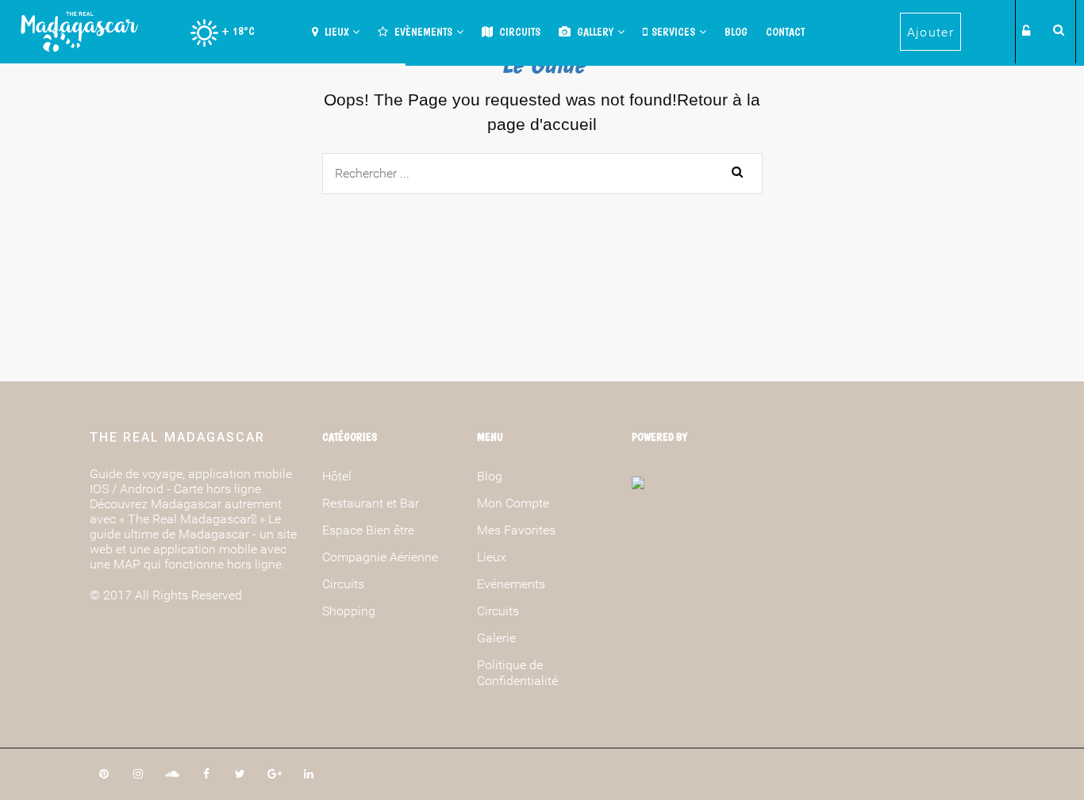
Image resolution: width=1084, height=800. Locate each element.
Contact (785, 31)
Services (673, 31)
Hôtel (337, 476)
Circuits (518, 31)
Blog (736, 31)
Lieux (335, 31)
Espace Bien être (368, 530)
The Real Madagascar (177, 437)
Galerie (496, 637)
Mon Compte (513, 503)
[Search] (1056, 29)
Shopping (348, 610)
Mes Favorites (516, 530)
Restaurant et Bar (370, 503)
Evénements (511, 583)
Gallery (594, 31)
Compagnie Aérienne (380, 557)
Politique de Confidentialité (517, 672)
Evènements (422, 31)
